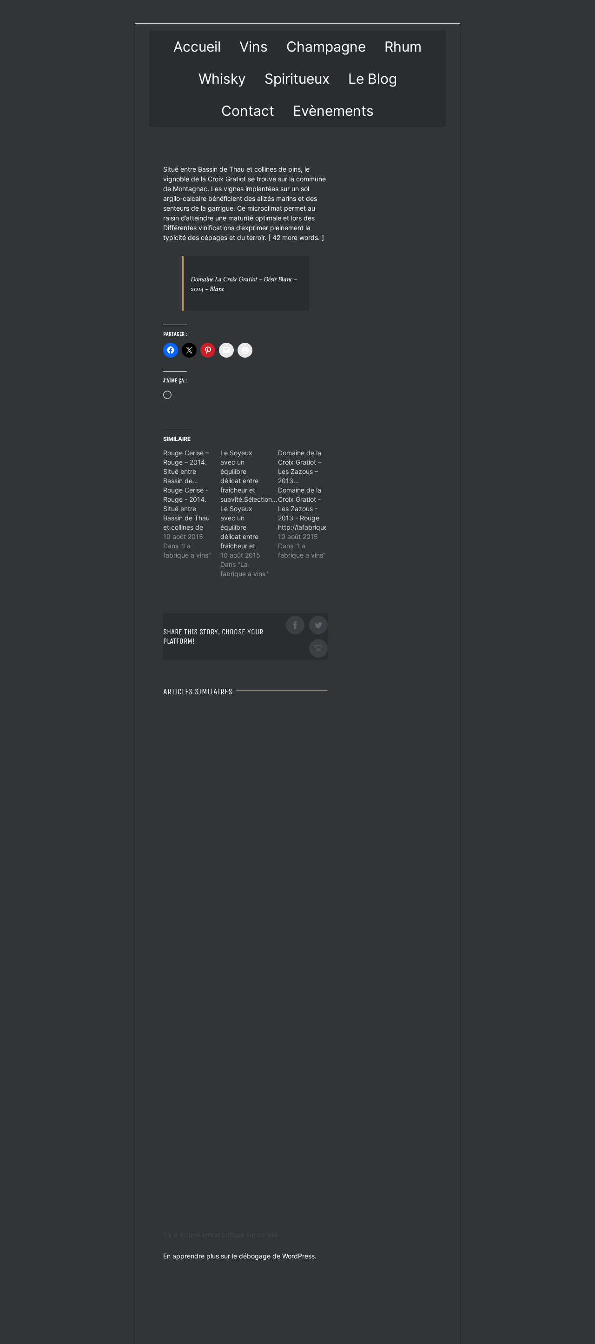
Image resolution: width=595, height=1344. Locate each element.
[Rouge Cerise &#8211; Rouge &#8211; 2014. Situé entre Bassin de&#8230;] (191, 504)
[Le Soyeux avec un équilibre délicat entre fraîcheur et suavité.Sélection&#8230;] (249, 513)
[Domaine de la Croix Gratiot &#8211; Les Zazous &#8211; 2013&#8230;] (306, 504)
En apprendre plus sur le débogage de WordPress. (240, 1256)
